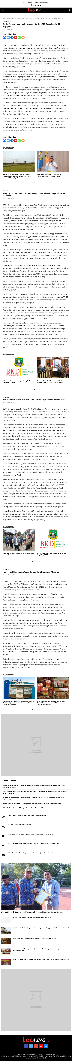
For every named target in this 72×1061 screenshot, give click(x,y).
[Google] (36, 5)
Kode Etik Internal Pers (49, 1056)
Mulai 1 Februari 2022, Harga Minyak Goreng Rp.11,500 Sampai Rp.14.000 (34, 938)
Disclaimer (28, 1058)
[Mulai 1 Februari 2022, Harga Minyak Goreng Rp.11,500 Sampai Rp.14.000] (6, 941)
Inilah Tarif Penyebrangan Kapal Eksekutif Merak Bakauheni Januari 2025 (30, 834)
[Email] (40, 5)
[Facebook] (31, 5)
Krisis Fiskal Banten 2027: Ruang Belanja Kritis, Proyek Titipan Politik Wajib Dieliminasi (51, 175)
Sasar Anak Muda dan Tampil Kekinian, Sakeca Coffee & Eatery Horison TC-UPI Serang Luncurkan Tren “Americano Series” (52, 703)
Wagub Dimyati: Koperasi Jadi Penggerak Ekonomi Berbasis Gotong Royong (32, 912)
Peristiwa (6, 190)
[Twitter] (33, 5)
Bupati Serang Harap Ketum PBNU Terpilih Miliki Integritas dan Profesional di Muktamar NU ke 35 (33, 803)
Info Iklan (45, 1058)
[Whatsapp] (19, 37)
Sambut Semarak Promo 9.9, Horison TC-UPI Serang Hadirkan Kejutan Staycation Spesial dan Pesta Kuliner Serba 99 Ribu (18, 703)
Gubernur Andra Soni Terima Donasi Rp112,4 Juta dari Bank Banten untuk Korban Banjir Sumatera (53, 382)
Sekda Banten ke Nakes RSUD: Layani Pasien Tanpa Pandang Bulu (23, 808)
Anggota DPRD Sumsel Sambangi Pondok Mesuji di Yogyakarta (32, 917)
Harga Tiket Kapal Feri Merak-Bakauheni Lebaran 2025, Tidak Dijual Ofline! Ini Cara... (33, 843)
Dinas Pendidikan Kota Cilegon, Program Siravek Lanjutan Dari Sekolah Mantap (32, 853)
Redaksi (38, 1056)
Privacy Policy (36, 1058)
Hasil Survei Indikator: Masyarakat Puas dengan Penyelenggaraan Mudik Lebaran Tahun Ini (41, 928)
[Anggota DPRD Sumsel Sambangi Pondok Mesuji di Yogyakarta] (6, 920)
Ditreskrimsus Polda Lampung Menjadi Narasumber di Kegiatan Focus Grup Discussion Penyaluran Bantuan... (39, 950)
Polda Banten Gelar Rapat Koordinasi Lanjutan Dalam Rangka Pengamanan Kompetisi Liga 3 (41, 959)
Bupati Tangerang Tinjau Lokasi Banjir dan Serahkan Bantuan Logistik (19, 554)
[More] (23, 37)
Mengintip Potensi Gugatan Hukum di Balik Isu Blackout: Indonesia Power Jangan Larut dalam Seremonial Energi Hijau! (17, 176)
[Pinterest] (15, 37)
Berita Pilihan (7, 21)
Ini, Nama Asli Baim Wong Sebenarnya (19, 825)
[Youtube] (38, 5)
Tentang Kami (31, 1056)
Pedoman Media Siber (64, 1056)
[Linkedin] (12, 37)
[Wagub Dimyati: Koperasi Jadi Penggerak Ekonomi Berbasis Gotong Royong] (36, 886)
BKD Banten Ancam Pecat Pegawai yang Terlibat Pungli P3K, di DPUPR (17, 382)
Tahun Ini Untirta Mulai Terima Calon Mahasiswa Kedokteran (27, 815)
